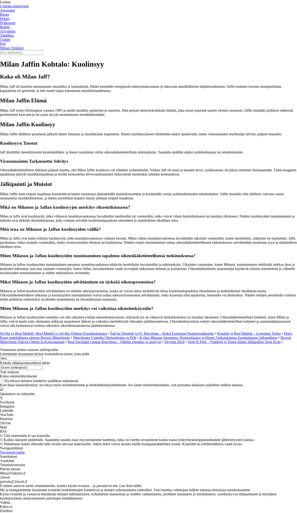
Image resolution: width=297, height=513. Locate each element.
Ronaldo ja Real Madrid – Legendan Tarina (249, 333)
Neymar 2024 (174, 342)
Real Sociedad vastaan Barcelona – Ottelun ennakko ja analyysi (114, 342)
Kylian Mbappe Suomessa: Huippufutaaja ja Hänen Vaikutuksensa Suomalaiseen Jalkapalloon (208, 338)
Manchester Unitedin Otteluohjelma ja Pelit (104, 338)
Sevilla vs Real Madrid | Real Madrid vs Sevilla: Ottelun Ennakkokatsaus (53, 333)
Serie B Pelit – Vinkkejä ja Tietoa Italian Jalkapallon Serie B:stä (234, 342)
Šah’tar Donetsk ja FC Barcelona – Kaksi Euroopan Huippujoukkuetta (162, 333)
